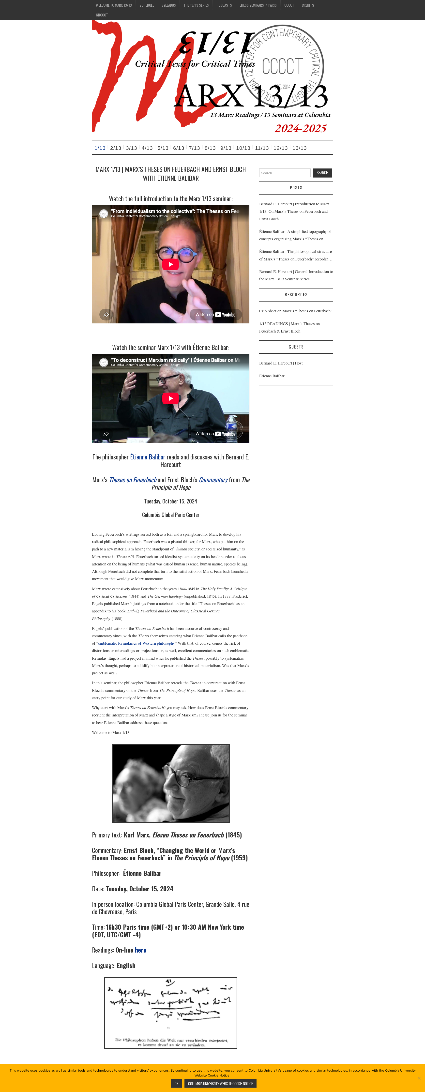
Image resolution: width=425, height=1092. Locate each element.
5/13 (163, 148)
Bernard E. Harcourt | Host (281, 363)
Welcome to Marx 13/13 (114, 5)
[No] (418, 1078)
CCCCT (289, 5)
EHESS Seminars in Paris (258, 5)
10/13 (243, 148)
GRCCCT (102, 14)
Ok (176, 1083)
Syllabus (169, 5)
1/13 (100, 148)
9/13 (226, 148)
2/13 (115, 148)
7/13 (194, 148)
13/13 (299, 148)
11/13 (262, 148)
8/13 (210, 148)
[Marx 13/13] (212, 79)
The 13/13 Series (196, 5)
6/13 (178, 148)
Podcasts (224, 5)
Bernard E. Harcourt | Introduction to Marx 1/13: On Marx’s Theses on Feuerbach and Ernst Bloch (294, 211)
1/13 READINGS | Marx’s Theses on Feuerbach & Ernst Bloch (289, 327)
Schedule (146, 5)
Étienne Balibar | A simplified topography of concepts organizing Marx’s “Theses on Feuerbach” (295, 235)
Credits (308, 5)
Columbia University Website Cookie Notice (220, 1083)
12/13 (280, 148)
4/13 (147, 148)
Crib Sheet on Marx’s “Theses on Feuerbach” (295, 311)
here (140, 949)
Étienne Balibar (147, 456)
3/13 (131, 148)
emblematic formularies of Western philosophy (136, 643)
